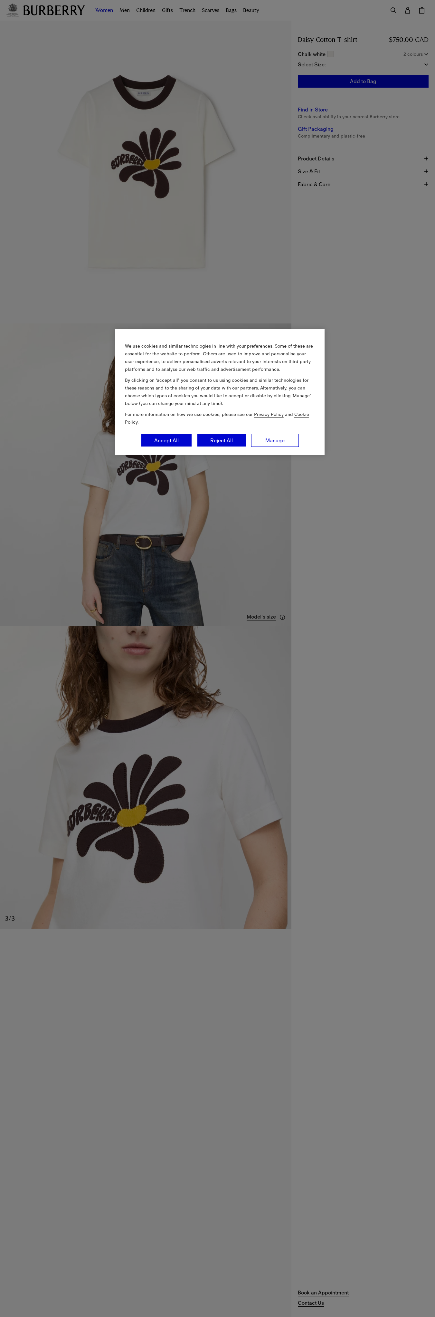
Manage (275, 440)
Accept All (166, 440)
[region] (220, 392)
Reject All (221, 440)
